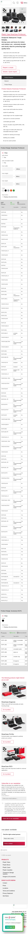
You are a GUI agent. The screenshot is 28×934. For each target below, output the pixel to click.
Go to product (7, 709)
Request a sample (8, 67)
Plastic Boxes (6, 864)
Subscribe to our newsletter (11, 818)
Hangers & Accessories (9, 876)
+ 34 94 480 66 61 (17, 3)
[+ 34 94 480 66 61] (17, 3)
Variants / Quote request (10, 71)
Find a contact (8, 843)
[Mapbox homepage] (4, 850)
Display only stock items (10, 197)
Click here (9, 927)
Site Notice (6, 896)
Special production (21, 204)
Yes (5, 157)
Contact (5, 883)
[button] (4, 22)
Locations (5, 888)
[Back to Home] (6, 3)
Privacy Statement (8, 893)
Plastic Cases (6, 867)
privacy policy (10, 809)
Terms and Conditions (9, 890)
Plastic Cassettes (7, 870)
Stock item (12, 204)
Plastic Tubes (6, 862)
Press (4, 885)
